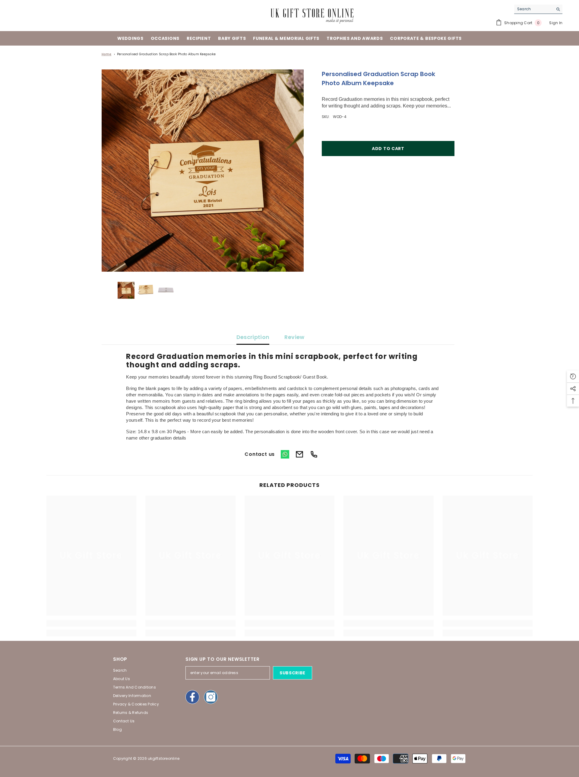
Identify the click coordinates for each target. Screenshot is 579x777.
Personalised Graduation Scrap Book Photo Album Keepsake (166, 54)
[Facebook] (192, 697)
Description (253, 337)
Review (294, 337)
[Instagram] (211, 697)
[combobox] (533, 9)
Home (107, 54)
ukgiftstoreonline (163, 758)
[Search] (538, 9)
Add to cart (388, 148)
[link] (91, 623)
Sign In (555, 22)
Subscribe (292, 673)
